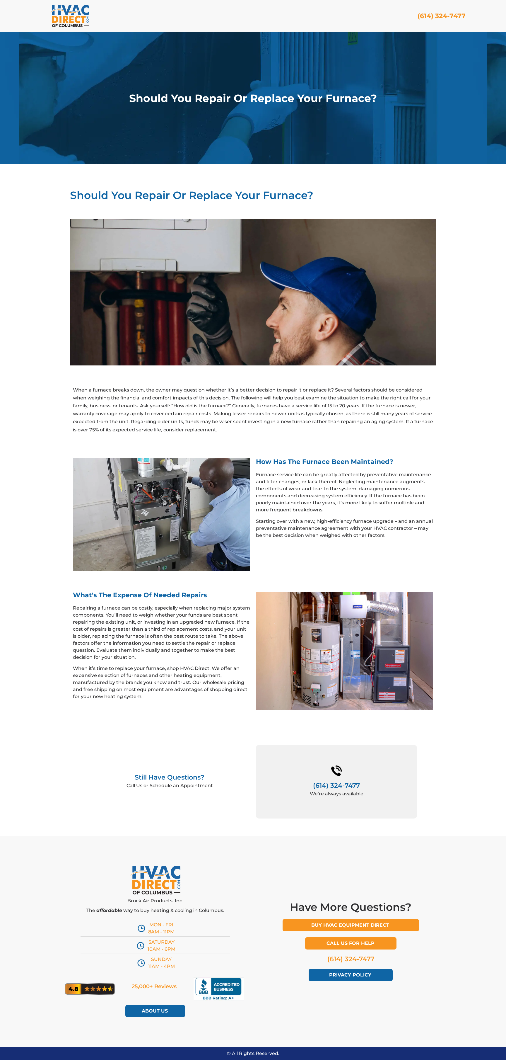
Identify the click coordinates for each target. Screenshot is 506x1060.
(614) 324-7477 (442, 16)
